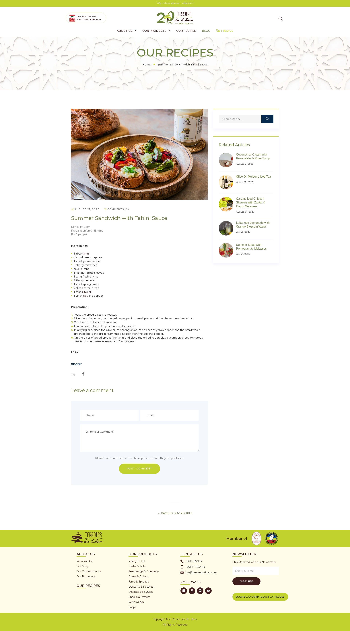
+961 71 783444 (195, 566)
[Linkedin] (200, 590)
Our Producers (86, 576)
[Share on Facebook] (82, 372)
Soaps (132, 607)
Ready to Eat (137, 561)
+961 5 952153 (193, 561)
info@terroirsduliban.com (201, 572)
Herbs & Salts (137, 566)
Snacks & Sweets (139, 597)
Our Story (83, 566)
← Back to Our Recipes (175, 513)
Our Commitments (89, 571)
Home (147, 64)
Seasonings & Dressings (144, 571)
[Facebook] (183, 590)
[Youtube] (208, 590)
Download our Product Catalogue (260, 596)
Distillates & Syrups (141, 591)
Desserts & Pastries (141, 586)
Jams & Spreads (139, 581)
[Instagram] (192, 590)
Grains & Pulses (138, 576)
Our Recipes (88, 586)
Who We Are (85, 561)
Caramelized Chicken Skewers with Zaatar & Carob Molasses (250, 202)
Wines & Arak (137, 602)
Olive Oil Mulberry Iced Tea (253, 176)
